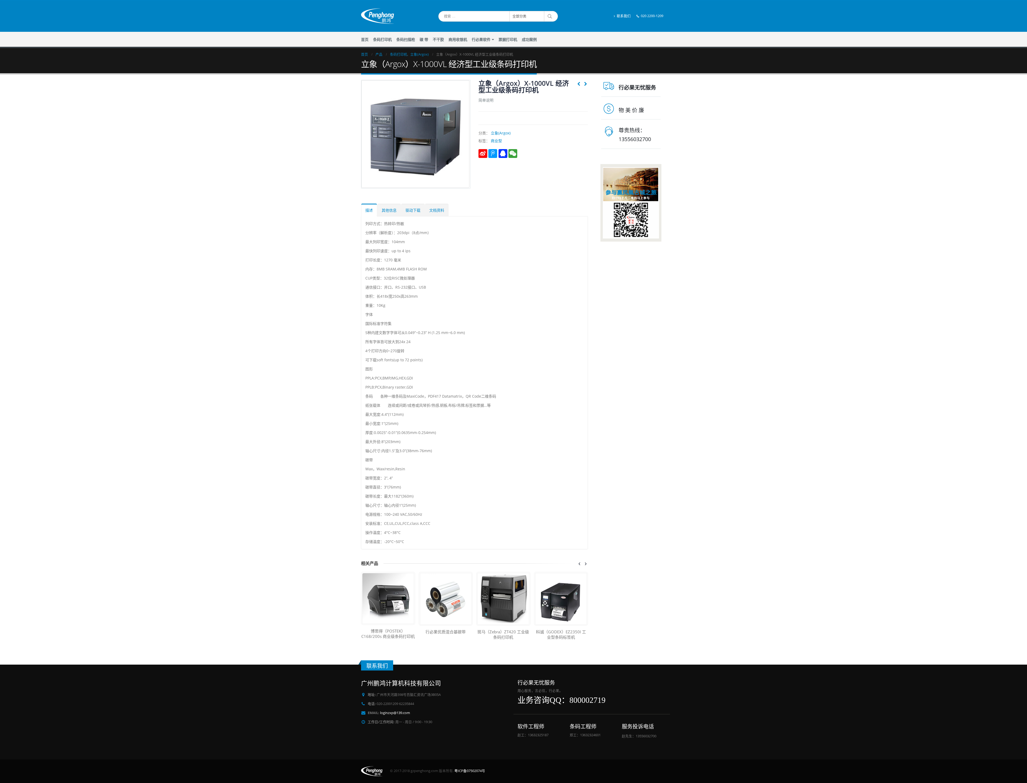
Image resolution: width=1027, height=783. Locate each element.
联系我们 (624, 16)
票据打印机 (508, 39)
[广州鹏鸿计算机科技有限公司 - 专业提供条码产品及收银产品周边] (377, 16)
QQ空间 (503, 153)
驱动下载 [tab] (412, 210)
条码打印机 (382, 39)
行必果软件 (481, 39)
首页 (365, 39)
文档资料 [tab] (436, 210)
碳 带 (424, 39)
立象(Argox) (501, 132)
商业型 (496, 140)
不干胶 (438, 39)
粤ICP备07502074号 (469, 771)
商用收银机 (458, 39)
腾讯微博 (492, 153)
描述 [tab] (369, 210)
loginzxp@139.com (395, 713)
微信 (512, 153)
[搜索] (550, 16)
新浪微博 (482, 153)
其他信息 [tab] (389, 210)
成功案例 (529, 39)
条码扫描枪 (405, 39)
